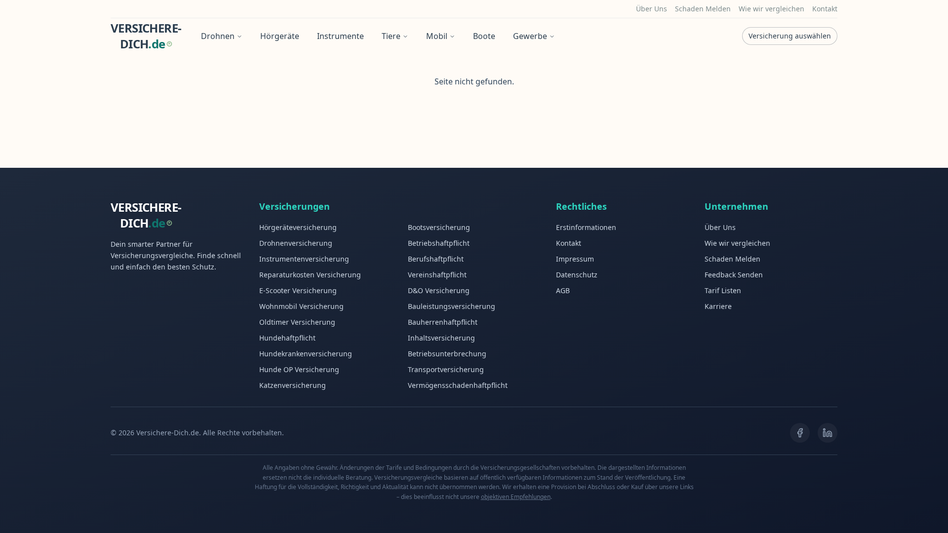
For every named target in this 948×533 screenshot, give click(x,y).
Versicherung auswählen (790, 35)
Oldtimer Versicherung (297, 322)
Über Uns (651, 8)
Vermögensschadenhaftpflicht (458, 385)
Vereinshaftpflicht (437, 274)
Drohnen (218, 36)
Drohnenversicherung (295, 243)
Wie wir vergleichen (771, 8)
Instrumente (340, 36)
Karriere (718, 306)
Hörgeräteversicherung (298, 227)
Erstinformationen (586, 227)
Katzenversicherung (292, 385)
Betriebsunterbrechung (447, 353)
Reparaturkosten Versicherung (310, 274)
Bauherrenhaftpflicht (442, 322)
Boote (484, 36)
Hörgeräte (279, 36)
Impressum (575, 259)
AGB (563, 290)
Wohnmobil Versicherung (301, 306)
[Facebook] (800, 433)
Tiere (391, 36)
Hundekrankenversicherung (305, 353)
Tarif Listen (723, 290)
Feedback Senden (734, 274)
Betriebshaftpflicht (439, 243)
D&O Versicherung (439, 290)
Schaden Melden (703, 8)
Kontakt (824, 8)
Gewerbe (530, 36)
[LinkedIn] (827, 433)
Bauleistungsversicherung (451, 306)
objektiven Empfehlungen (516, 497)
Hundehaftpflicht (287, 338)
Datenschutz (576, 274)
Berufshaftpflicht (436, 259)
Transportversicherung (446, 369)
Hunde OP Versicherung (299, 369)
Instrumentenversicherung (304, 259)
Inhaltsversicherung (441, 338)
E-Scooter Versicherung (298, 290)
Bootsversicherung (439, 227)
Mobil (436, 36)
